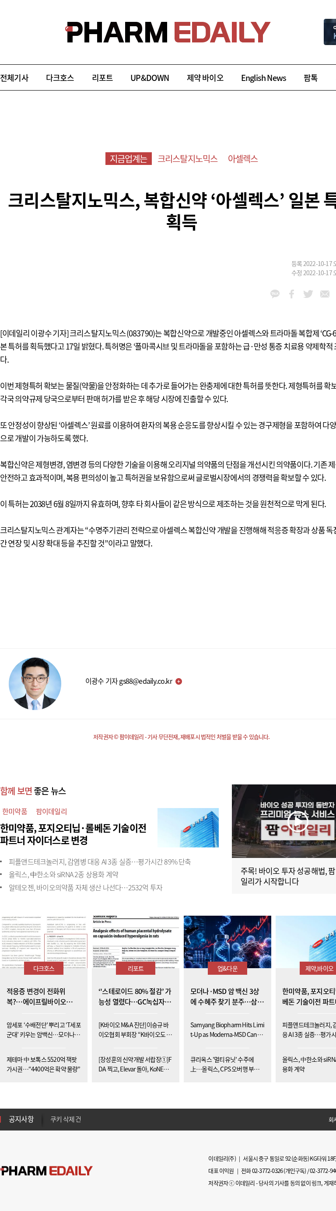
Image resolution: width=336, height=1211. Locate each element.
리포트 (102, 78)
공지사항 (21, 1118)
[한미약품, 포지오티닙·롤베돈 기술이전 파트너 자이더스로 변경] (188, 826)
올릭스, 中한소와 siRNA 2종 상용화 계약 (63, 874)
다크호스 (60, 78)
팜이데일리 (51, 811)
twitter (308, 294)
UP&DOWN (149, 78)
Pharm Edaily (46, 1171)
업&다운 (227, 968)
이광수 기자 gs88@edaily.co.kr (128, 681)
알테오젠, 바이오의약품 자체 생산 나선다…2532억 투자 (85, 887)
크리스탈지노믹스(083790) (112, 333)
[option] (119, 1117)
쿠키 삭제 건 (65, 1117)
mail (325, 294)
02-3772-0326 (267, 1170)
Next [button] (53, 1124)
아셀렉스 (243, 158)
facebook (292, 294)
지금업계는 (128, 158)
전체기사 (14, 78)
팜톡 (311, 78)
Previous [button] (53, 1113)
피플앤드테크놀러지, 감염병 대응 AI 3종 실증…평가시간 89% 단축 (100, 861)
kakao (275, 294)
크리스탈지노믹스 (188, 158)
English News (263, 78)
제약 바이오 (205, 78)
